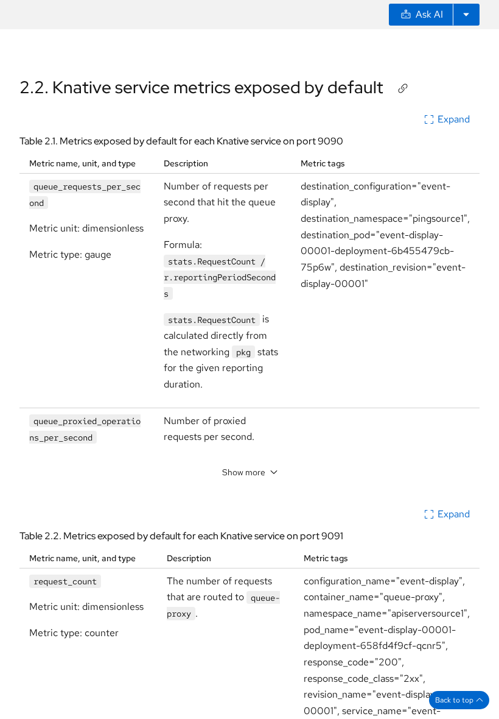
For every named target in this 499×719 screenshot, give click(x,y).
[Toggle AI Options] (466, 15)
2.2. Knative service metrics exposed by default (201, 87)
